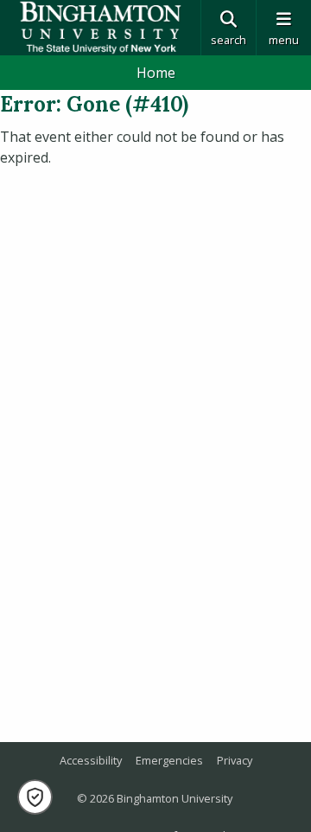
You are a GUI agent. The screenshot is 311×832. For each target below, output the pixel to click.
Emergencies (169, 760)
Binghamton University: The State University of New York (100, 27)
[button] (35, 797)
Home (155, 72)
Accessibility (91, 760)
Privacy (234, 760)
